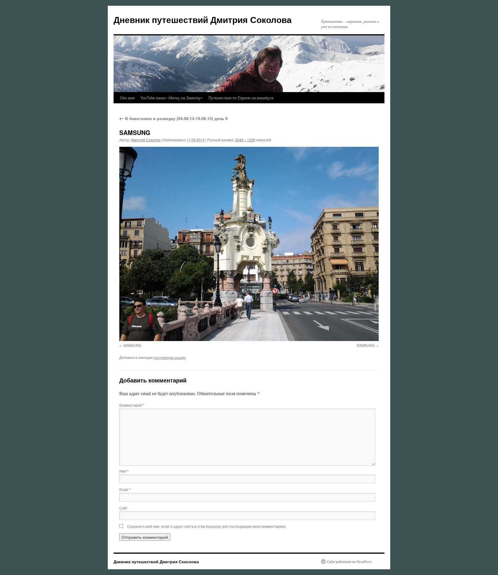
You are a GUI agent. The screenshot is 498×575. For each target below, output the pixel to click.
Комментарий (131, 405)
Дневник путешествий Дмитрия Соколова (203, 19)
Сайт (123, 507)
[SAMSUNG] (249, 244)
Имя (124, 471)
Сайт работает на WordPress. (350, 561)
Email (125, 489)
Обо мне (127, 97)
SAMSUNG (132, 345)
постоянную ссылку (170, 357)
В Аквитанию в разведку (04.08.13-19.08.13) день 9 (173, 118)
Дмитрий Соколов (145, 139)
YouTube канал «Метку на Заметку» (171, 97)
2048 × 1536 (245, 139)
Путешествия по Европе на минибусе (240, 97)
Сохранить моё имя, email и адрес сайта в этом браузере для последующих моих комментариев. (206, 526)
